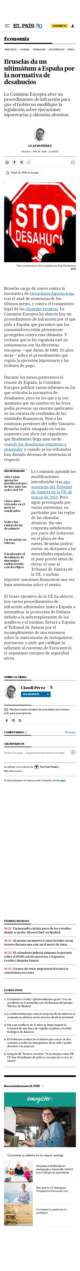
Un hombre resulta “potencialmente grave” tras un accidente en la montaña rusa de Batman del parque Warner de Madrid (40, 1002)
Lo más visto (13, 990)
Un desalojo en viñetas (15, 541)
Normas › (70, 732)
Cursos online (40, 1099)
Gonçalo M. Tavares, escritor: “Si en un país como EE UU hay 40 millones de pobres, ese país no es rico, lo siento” (40, 1057)
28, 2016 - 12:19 (45, 151)
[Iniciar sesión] (72, 26)
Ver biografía (31, 694)
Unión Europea (13, 752)
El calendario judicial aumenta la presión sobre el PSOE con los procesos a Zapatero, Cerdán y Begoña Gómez (38, 956)
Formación (39, 49)
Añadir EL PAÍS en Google (24, 172)
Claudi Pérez (40, 146)
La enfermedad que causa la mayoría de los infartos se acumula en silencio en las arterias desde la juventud (41, 1015)
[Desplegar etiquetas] (73, 752)
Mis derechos (56, 49)
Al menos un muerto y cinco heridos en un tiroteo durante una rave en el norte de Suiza (38, 942)
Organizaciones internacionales (45, 752)
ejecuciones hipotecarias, (52, 293)
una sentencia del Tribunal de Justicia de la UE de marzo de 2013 (51, 489)
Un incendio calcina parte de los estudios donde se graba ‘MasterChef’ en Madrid (37, 930)
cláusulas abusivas (41, 308)
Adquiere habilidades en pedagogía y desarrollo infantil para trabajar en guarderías (54, 1169)
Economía (16, 39)
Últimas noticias (16, 921)
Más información (13, 771)
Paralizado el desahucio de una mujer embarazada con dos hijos (14, 561)
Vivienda (25, 49)
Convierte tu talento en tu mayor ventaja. (36, 1155)
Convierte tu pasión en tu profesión (51, 1211)
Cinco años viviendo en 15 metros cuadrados (14, 506)
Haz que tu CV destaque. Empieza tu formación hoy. (52, 1189)
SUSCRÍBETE (59, 25)
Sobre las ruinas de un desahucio (13, 525)
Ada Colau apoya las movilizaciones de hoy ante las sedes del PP (15, 484)
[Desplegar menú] (7, 26)
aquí (62, 780)
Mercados (11, 49)
